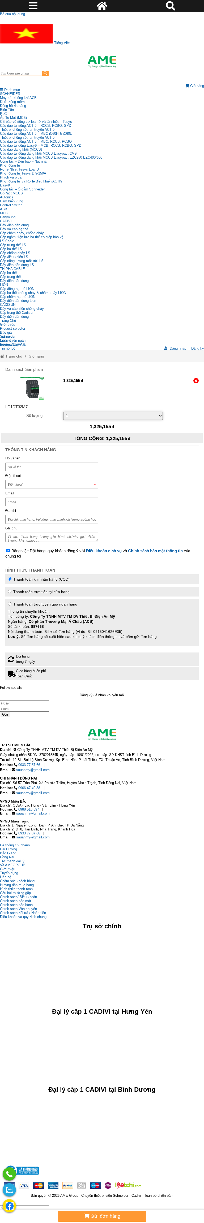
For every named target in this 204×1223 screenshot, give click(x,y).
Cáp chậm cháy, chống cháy (22, 233)
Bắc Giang (8, 853)
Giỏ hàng (36, 356)
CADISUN (7, 305)
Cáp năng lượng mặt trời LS (22, 261)
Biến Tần (7, 110)
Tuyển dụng (9, 344)
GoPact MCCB (11, 193)
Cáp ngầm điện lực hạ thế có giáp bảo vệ (31, 237)
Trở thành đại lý (12, 861)
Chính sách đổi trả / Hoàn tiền (23, 913)
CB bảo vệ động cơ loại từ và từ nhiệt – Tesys (36, 122)
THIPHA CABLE (12, 269)
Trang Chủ (8, 321)
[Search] (45, 73)
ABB (3, 209)
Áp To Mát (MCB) (13, 118)
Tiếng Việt (61, 43)
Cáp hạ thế (8, 273)
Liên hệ (5, 340)
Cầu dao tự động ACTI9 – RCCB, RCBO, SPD (35, 126)
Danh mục (11, 90)
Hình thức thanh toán (16, 889)
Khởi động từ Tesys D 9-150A (23, 173)
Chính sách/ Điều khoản (18, 897)
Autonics (7, 197)
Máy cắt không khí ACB (18, 98)
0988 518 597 (28, 809)
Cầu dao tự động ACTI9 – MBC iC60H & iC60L (36, 134)
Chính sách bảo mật (15, 901)
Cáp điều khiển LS (14, 257)
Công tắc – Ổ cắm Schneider (22, 189)
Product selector (12, 328)
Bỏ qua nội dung (12, 14)
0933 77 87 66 (29, 765)
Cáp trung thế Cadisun (17, 313)
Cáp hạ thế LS (11, 249)
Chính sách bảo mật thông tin (155, 551)
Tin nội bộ (7, 348)
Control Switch (11, 205)
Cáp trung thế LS (13, 245)
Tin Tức (6, 336)
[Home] (102, 62)
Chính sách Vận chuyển (18, 909)
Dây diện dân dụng (14, 281)
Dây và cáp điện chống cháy (22, 309)
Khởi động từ (10, 165)
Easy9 (5, 185)
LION (4, 285)
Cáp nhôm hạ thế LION (17, 297)
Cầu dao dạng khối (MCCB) (21, 149)
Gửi (5, 714)
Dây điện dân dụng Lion (18, 301)
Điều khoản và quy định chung (23, 917)
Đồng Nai (7, 857)
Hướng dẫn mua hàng (17, 885)
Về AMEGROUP (12, 865)
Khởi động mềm (12, 102)
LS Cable (7, 241)
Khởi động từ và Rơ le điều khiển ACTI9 (31, 181)
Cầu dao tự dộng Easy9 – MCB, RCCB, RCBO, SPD (40, 145)
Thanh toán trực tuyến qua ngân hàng (82, 620)
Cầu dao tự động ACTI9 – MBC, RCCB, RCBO (36, 141)
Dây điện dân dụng (14, 225)
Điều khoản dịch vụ (104, 551)
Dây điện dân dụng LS (17, 265)
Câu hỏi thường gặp (15, 893)
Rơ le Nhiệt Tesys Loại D (19, 169)
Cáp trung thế (10, 277)
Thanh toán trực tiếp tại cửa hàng (41, 592)
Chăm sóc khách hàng (17, 881)
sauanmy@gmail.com (33, 770)
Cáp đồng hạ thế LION (17, 289)
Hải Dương (8, 849)
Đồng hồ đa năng (13, 106)
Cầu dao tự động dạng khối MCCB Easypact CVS (38, 153)
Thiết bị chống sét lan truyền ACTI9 (27, 130)
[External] (32, 389)
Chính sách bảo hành (16, 905)
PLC (3, 114)
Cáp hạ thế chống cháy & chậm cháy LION (33, 293)
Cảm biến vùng (11, 201)
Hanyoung (7, 217)
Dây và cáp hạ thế (14, 229)
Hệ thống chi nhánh (15, 845)
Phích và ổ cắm (12, 177)
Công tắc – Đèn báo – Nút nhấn (24, 161)
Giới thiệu (7, 325)
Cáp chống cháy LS (15, 253)
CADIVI (6, 221)
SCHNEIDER (10, 94)
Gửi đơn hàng (104, 1216)
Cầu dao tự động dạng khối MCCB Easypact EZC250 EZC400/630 (51, 157)
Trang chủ (13, 356)
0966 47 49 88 (29, 788)
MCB (4, 213)
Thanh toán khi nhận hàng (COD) (41, 579)
